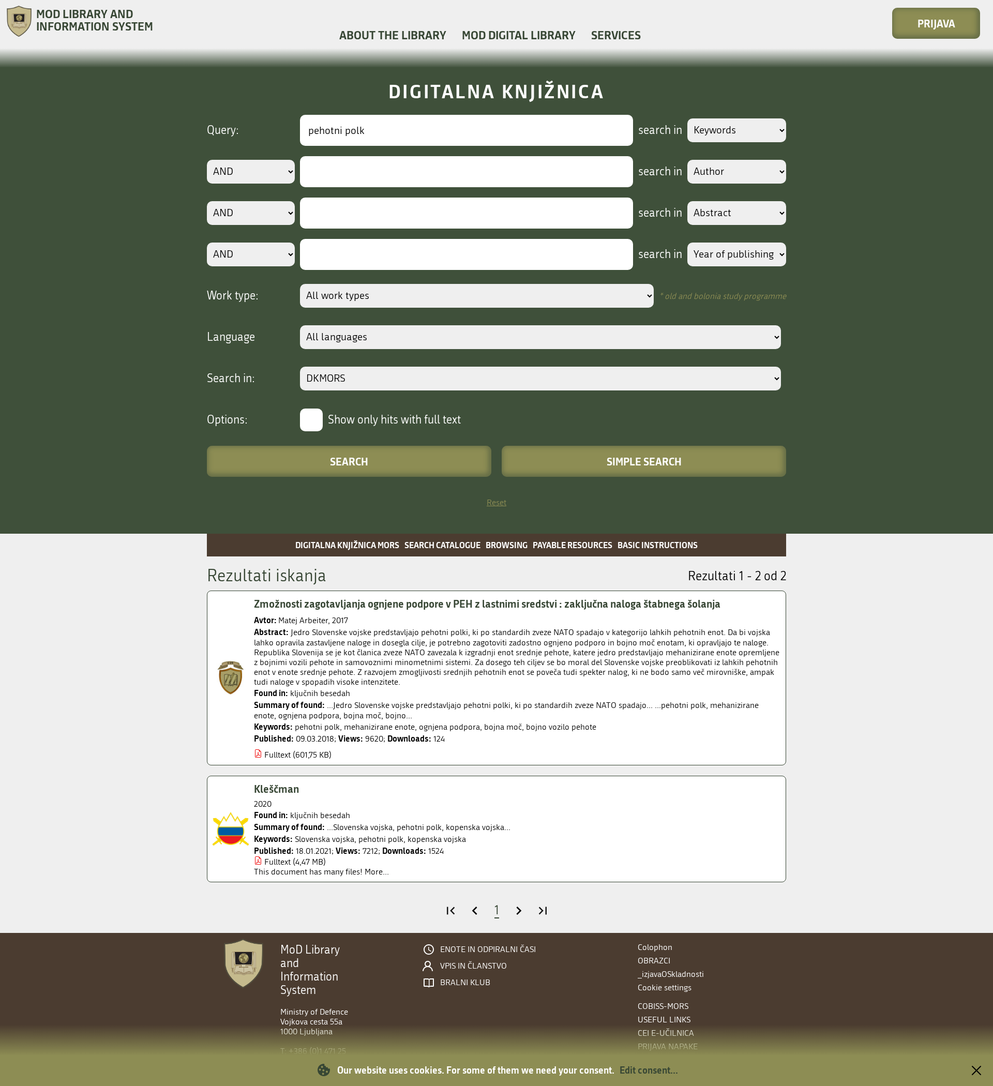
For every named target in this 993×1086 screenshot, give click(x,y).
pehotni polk (317, 727)
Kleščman (276, 788)
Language (231, 337)
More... (377, 872)
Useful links (664, 1019)
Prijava (936, 23)
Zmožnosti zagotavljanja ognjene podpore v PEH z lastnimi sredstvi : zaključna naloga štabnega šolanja (487, 603)
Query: (223, 130)
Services (616, 35)
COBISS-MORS (663, 1006)
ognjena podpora (449, 727)
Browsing (507, 545)
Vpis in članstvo (473, 966)
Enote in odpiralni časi (488, 949)
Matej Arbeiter (303, 620)
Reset (496, 502)
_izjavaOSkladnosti (671, 974)
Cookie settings (664, 987)
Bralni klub (465, 982)
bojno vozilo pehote (561, 727)
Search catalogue (442, 545)
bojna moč (503, 727)
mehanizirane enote (379, 727)
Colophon (655, 947)
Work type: (233, 296)
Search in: (231, 378)
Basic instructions (658, 545)
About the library (392, 35)
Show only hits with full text (394, 420)
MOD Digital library (519, 35)
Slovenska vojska (324, 839)
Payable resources (572, 545)
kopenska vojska (437, 839)
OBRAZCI (654, 961)
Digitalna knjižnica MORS (347, 545)
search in (660, 130)
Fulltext (277, 755)
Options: (227, 420)
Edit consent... (649, 1070)
